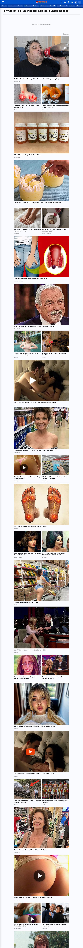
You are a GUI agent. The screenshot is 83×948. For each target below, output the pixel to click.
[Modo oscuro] (79, 2)
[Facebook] (65, 2)
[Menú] (3, 2)
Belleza (4, 5)
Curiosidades (35, 5)
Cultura (27, 5)
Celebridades (12, 5)
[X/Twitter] (61, 2)
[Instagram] (68, 2)
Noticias (72, 5)
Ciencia (20, 5)
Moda (66, 5)
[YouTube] (72, 2)
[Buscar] (75, 2)
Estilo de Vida (52, 5)
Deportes (43, 5)
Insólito (60, 5)
